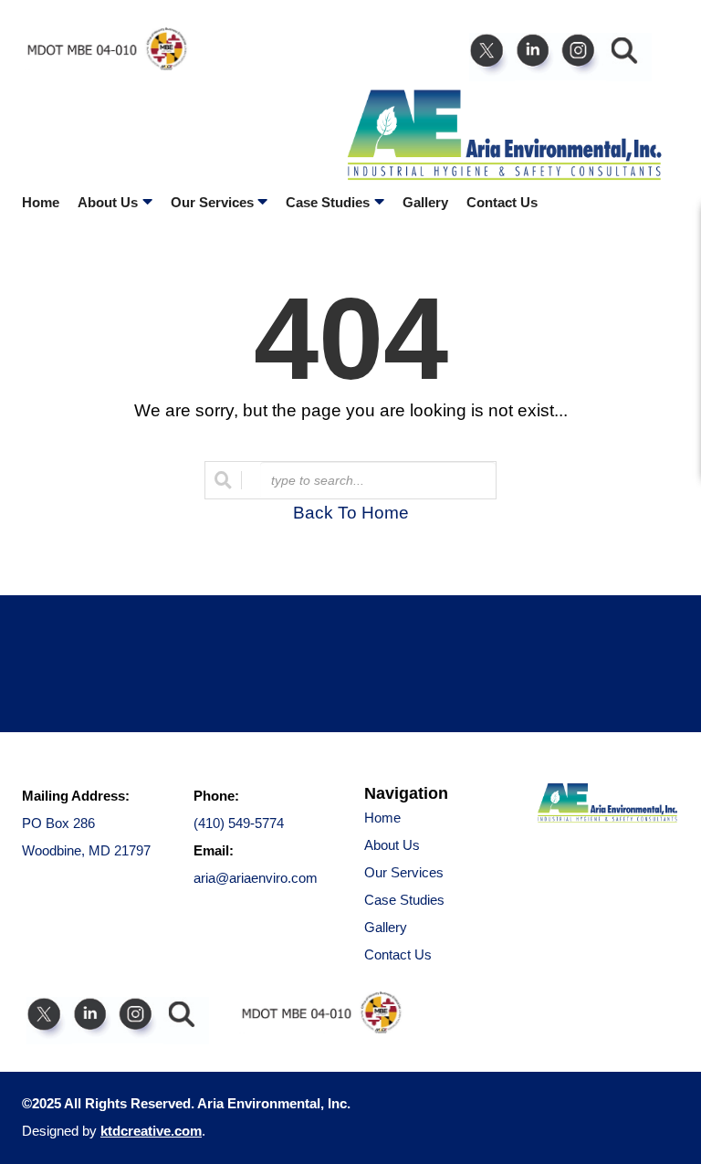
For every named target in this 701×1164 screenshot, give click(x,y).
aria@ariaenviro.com (256, 878)
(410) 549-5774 (239, 823)
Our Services (404, 872)
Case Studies (404, 899)
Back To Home (351, 512)
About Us (392, 845)
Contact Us (502, 202)
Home (40, 202)
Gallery (425, 202)
